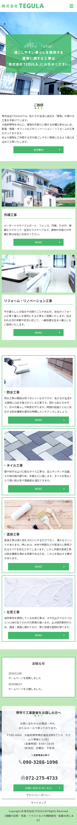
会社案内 (38, 149)
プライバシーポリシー (38, 795)
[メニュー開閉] (71, 6)
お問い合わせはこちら (38, 788)
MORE (38, 242)
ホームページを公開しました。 (26, 689)
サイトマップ (38, 802)
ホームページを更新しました (24, 678)
